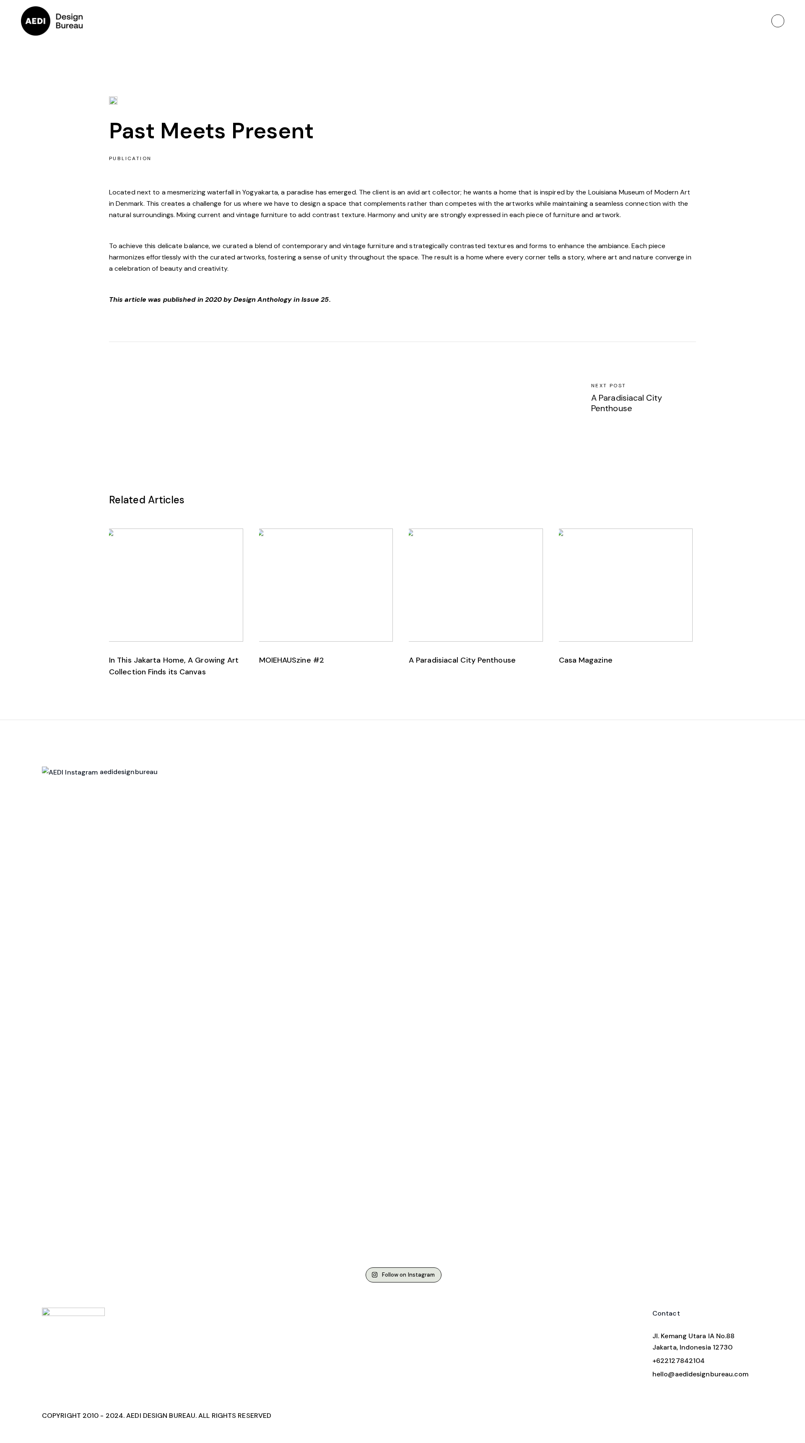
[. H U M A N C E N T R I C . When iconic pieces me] (705, 960)
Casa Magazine (586, 660)
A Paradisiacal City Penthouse (462, 660)
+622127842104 (678, 1360)
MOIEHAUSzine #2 (292, 660)
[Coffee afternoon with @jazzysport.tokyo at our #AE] (463, 852)
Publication (130, 158)
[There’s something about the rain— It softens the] (342, 852)
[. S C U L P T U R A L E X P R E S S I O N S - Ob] (100, 994)
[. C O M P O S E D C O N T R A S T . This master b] (583, 1028)
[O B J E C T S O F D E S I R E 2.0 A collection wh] (221, 909)
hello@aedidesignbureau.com (700, 1374)
